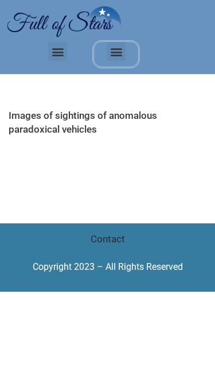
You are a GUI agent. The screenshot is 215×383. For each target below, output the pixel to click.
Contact (108, 239)
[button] (57, 51)
